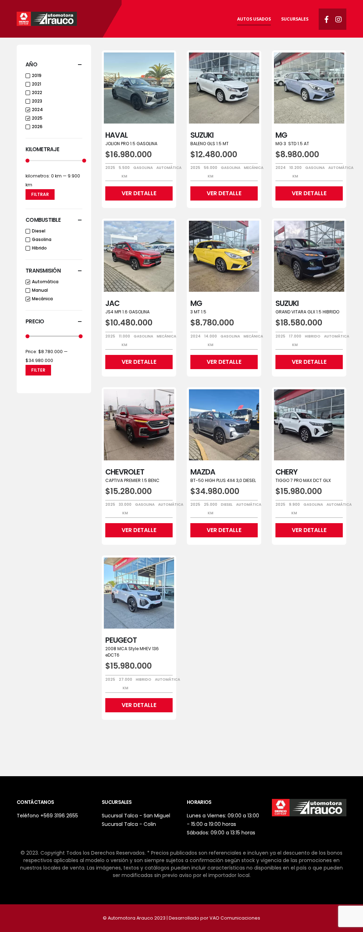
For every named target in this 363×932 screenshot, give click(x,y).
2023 (37, 101)
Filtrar (40, 194)
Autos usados (254, 19)
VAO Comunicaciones (235, 918)
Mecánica (42, 299)
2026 (37, 127)
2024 (37, 109)
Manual (40, 290)
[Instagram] (339, 19)
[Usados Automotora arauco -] (47, 19)
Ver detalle (139, 193)
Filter (38, 370)
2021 (36, 84)
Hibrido (39, 248)
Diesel (38, 231)
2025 (37, 118)
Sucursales (294, 19)
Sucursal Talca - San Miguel (136, 815)
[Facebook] (326, 19)
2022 (37, 92)
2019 (36, 75)
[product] (139, 88)
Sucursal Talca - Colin (129, 824)
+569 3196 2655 (59, 815)
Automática (45, 282)
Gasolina (41, 239)
